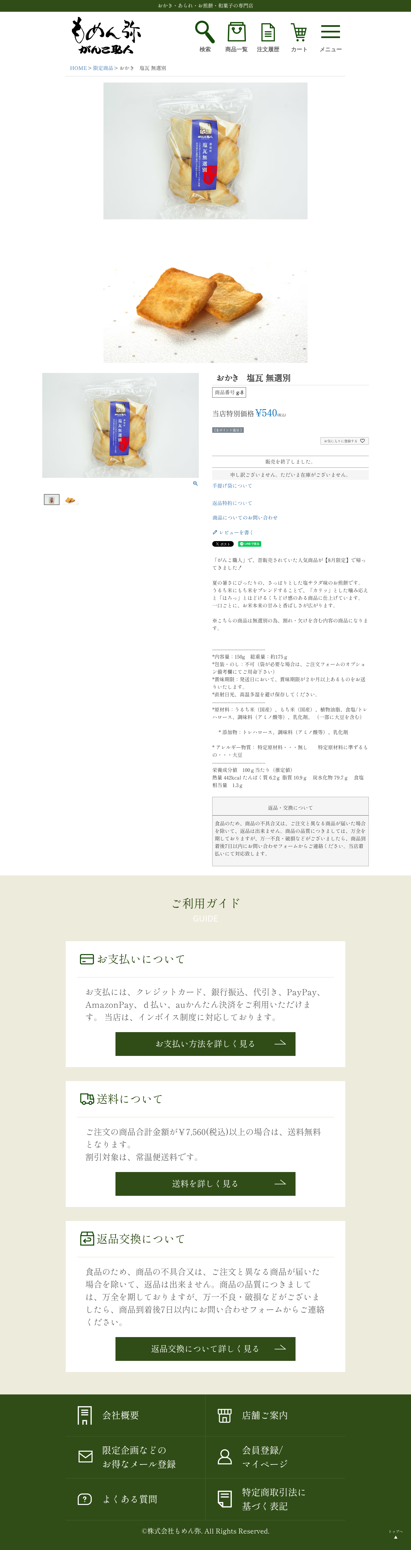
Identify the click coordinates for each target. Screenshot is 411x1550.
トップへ (395, 1531)
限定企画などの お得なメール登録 (139, 1457)
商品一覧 (236, 49)
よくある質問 (129, 1499)
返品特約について (232, 503)
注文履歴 (268, 49)
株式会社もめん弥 (174, 1531)
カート (299, 49)
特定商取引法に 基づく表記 (274, 1499)
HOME (78, 68)
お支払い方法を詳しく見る (205, 1044)
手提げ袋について (232, 485)
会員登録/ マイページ (265, 1457)
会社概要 (120, 1415)
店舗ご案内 (265, 1415)
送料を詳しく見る (205, 1184)
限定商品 (103, 68)
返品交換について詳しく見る (205, 1349)
